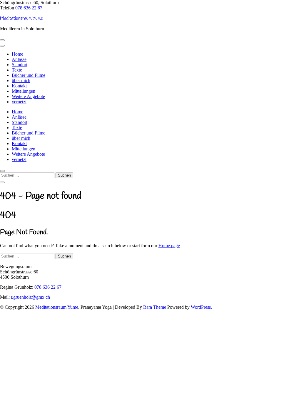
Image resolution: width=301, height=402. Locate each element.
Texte (17, 69)
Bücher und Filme (28, 75)
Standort (19, 64)
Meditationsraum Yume (21, 18)
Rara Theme (154, 307)
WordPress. (201, 307)
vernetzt (19, 101)
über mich (21, 80)
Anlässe (19, 59)
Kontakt (19, 85)
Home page (169, 245)
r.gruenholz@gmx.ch (30, 297)
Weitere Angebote (28, 96)
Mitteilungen (23, 91)
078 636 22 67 (28, 7)
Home (17, 54)
